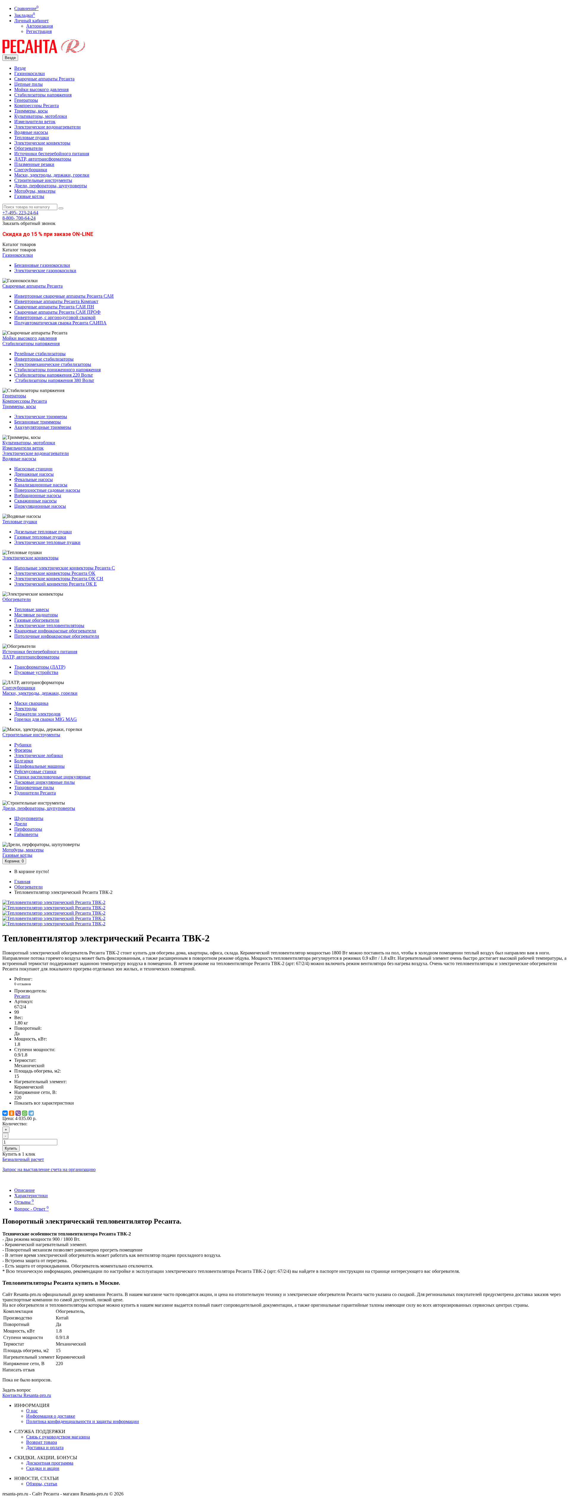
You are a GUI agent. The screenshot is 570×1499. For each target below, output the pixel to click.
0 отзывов (22, 984)
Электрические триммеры (40, 416)
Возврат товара (41, 1442)
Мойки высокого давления (41, 89)
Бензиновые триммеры (37, 421)
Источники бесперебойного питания (51, 153)
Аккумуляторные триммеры (42, 427)
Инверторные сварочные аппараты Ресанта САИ (64, 296)
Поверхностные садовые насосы (47, 490)
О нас (32, 1410)
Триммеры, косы (31, 110)
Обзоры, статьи (41, 1483)
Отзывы (24, 1202)
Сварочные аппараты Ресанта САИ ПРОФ (57, 312)
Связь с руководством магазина (58, 1436)
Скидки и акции (42, 1468)
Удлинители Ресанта (35, 792)
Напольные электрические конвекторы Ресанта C (64, 567)
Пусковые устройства (36, 672)
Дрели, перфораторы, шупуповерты (50, 185)
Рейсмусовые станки (35, 771)
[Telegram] (31, 1113)
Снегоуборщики (30, 169)
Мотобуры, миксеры (35, 190)
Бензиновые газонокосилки (42, 265)
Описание (24, 1190)
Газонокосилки (29, 73)
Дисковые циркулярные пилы (44, 782)
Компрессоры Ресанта (36, 105)
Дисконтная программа (49, 1462)
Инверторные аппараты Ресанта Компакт (56, 301)
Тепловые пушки (31, 137)
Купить (11, 1148)
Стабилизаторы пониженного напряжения (57, 369)
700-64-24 (19, 218)
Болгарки (23, 760)
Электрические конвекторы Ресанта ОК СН (58, 578)
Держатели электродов (37, 713)
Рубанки (22, 744)
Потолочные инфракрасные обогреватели (56, 636)
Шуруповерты (28, 818)
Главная (22, 881)
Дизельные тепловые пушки (43, 531)
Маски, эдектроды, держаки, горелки (51, 174)
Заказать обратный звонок (29, 223)
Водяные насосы (31, 132)
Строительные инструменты (43, 180)
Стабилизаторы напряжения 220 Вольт (53, 374)
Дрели (20, 823)
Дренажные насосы (34, 474)
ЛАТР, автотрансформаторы (42, 158)
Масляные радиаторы (36, 614)
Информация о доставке (50, 1416)
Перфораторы (28, 829)
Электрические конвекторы (42, 142)
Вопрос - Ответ (31, 1208)
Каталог (19, 249)
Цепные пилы (28, 84)
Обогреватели (28, 148)
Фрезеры (23, 750)
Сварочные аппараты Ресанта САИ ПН (54, 306)
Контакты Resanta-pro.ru (26, 1395)
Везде (20, 68)
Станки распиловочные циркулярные (52, 776)
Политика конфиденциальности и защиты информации (82, 1421)
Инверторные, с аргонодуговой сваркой (55, 317)
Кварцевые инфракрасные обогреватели (55, 630)
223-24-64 (20, 212)
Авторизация (39, 25)
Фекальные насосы (33, 479)
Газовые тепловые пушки (40, 537)
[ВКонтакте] (5, 1113)
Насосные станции (33, 468)
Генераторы (26, 100)
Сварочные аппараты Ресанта (44, 78)
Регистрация (39, 31)
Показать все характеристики (44, 1102)
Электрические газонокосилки (45, 270)
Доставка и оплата (45, 1447)
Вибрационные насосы (37, 495)
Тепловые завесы (31, 609)
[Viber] (18, 1113)
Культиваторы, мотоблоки (40, 116)
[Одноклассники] (11, 1113)
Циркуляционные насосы (40, 506)
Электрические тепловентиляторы (49, 625)
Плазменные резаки (34, 164)
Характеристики (31, 1195)
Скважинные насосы (35, 500)
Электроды (25, 708)
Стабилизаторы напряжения (43, 94)
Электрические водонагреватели (47, 126)
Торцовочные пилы (34, 787)
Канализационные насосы (40, 484)
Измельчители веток (35, 121)
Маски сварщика (31, 703)
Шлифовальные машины (39, 766)
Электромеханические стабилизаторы (52, 364)
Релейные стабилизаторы (40, 353)
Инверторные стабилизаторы (44, 358)
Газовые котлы (29, 196)
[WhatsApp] (24, 1113)
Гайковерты (26, 834)
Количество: (14, 1123)
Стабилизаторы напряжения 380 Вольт (54, 380)
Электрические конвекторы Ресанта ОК (54, 573)
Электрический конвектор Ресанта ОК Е (55, 583)
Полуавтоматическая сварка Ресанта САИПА (60, 322)
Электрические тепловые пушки (47, 542)
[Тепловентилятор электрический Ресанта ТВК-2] (53, 902)
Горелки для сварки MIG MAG (45, 719)
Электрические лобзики (38, 755)
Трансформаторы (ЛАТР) (39, 667)
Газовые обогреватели (36, 620)
